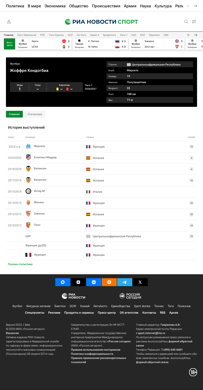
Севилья (39, 213)
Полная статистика (20, 264)
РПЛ (42, 35)
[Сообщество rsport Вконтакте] (93, 282)
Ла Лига (81, 35)
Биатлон (60, 306)
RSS (162, 312)
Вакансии (12, 333)
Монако (39, 202)
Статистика (35, 114)
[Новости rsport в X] (140, 282)
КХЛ (133, 35)
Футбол (15, 63)
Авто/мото (100, 306)
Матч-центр (10, 43)
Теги (171, 306)
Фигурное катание (38, 306)
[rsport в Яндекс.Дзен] (78, 282)
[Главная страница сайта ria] (88, 22)
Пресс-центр (107, 312)
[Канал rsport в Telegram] (124, 282)
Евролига (154, 35)
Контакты (149, 312)
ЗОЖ (73, 306)
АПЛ (70, 35)
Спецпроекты (34, 312)
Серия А (94, 35)
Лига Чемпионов (26, 35)
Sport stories (142, 306)
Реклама (54, 312)
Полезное (184, 306)
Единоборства (120, 306)
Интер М (39, 191)
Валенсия (40, 168)
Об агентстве (129, 312)
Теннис (159, 306)
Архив (173, 312)
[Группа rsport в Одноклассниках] (109, 282)
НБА (166, 35)
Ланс (37, 224)
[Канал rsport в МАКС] (62, 282)
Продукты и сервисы (79, 312)
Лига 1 (123, 35)
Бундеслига (109, 35)
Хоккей (84, 306)
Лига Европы (56, 35)
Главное (8, 35)
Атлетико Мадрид (45, 157)
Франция (40, 254)
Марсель (132, 70)
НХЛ (142, 35)
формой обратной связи (152, 362)
